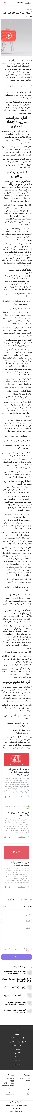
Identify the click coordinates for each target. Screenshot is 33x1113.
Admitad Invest (10, 1094)
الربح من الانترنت (17, 1045)
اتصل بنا (28, 1080)
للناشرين (17, 1053)
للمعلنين (17, 1049)
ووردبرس (17, 1064)
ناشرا (28, 1094)
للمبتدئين (17, 1060)
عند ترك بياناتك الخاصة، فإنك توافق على (16, 949)
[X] (8, 86)
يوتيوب (25, 149)
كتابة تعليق (4, 906)
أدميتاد (17, 1034)
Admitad (11, 1092)
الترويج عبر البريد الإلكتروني (17, 1041)
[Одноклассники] (11, 86)
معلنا (29, 1092)
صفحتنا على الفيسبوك (8, 1085)
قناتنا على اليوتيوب (9, 1082)
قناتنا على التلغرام (9, 1083)
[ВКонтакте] (13, 86)
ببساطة (17, 1057)
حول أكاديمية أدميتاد (25, 1078)
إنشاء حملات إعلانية (17, 1038)
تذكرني (27, 945)
